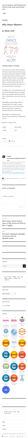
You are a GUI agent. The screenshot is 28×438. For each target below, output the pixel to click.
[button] (6, 322)
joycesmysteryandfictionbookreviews (12, 178)
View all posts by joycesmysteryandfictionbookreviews (13, 172)
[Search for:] (12, 266)
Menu (4, 13)
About (3, 425)
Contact (4, 429)
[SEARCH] (24, 266)
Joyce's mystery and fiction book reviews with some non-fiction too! (14, 7)
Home (3, 422)
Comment (21, 206)
